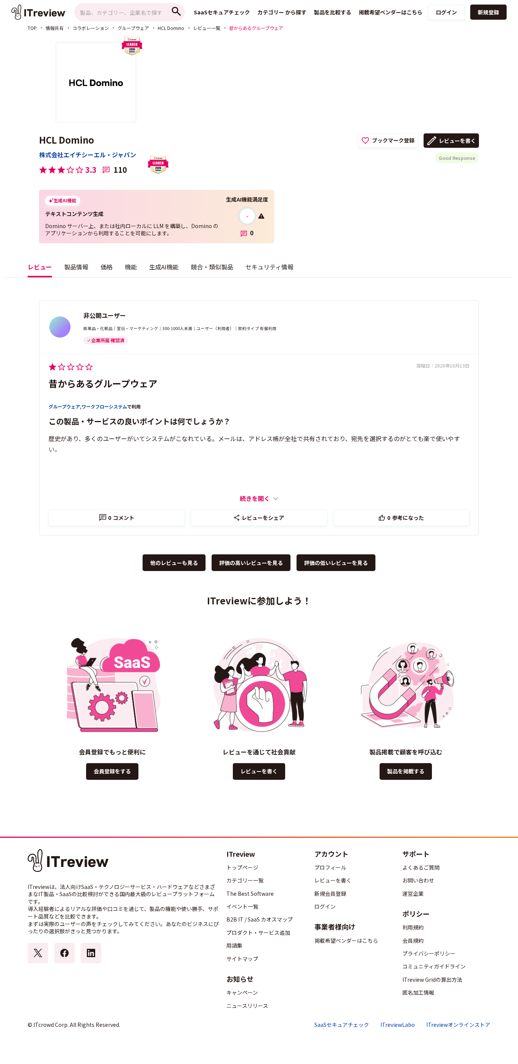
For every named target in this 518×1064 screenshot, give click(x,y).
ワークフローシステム (104, 406)
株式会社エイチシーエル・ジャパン (87, 154)
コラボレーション (90, 28)
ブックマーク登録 (393, 140)
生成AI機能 (164, 266)
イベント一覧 (242, 906)
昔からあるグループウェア (103, 383)
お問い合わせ (418, 880)
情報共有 (55, 28)
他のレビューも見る (174, 562)
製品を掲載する (405, 771)
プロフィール (330, 867)
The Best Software (250, 893)
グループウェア (133, 28)
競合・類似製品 (212, 266)
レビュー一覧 (206, 28)
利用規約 (413, 927)
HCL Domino (171, 28)
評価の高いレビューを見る (251, 562)
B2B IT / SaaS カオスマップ (259, 919)
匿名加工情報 (418, 992)
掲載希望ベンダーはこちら (346, 940)
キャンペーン (242, 992)
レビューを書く (457, 140)
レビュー (40, 266)
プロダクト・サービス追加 (258, 932)
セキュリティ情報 (269, 266)
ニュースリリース (247, 1005)
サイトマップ (242, 958)
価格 (106, 266)
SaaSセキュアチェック (341, 1024)
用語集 (234, 945)
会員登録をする (112, 771)
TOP (32, 28)
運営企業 (413, 893)
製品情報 (76, 266)
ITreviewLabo (397, 1024)
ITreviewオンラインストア (458, 1024)
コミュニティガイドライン (434, 966)
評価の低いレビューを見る (336, 562)
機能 (131, 266)
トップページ (242, 867)
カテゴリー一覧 (245, 880)
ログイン (446, 12)
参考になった (405, 517)
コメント (121, 517)
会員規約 (413, 940)
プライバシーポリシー (428, 953)
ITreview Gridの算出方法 (432, 979)
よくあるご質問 (421, 867)
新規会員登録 (330, 893)
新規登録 (488, 12)
